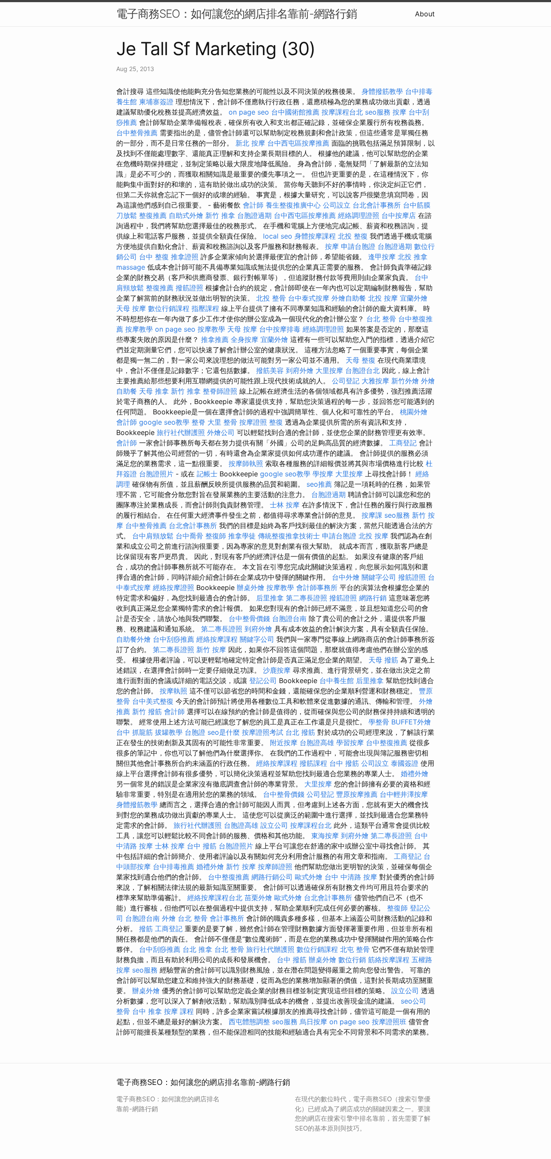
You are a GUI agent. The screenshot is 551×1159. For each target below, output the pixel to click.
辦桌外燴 (250, 587)
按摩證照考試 (262, 732)
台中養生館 (336, 680)
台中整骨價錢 (249, 618)
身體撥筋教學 (382, 91)
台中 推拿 (147, 1011)
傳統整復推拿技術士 (289, 535)
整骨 (123, 1011)
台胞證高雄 (317, 742)
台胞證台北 (362, 370)
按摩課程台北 (342, 112)
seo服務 (377, 112)
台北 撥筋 (300, 732)
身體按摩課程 (315, 236)
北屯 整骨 (355, 949)
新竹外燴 (405, 380)
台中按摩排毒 (279, 329)
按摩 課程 (179, 1011)
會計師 (253, 205)
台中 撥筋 (344, 763)
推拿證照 (184, 256)
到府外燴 (299, 370)
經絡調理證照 (358, 215)
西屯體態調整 (249, 1021)
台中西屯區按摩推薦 (298, 143)
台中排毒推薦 (173, 866)
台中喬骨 (189, 535)
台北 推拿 (197, 949)
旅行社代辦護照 (181, 432)
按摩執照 (173, 691)
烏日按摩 (313, 1021)
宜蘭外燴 (413, 298)
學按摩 (323, 473)
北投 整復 (353, 236)
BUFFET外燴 (411, 722)
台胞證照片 (156, 473)
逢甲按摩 (382, 256)
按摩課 (372, 515)
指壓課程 (205, 308)
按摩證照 (253, 422)
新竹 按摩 (211, 649)
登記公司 (263, 680)
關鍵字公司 (379, 577)
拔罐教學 (169, 732)
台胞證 (195, 732)
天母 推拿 (154, 391)
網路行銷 (373, 597)
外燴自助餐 (348, 298)
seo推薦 (319, 484)
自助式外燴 (186, 215)
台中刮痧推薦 (173, 639)
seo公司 (413, 1001)
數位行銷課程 (168, 308)
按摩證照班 (389, 1021)
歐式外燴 (308, 877)
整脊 (198, 422)
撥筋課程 (313, 763)
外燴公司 (221, 432)
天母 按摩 (131, 308)
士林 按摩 (285, 504)
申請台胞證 (358, 246)
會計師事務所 (316, 587)
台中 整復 (154, 256)
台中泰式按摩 (308, 298)
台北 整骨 (381, 318)
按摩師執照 (246, 463)
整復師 (215, 535)
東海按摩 (325, 835)
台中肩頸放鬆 (152, 535)
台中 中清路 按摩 (351, 877)
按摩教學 (139, 329)
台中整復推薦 (386, 742)
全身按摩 (244, 339)
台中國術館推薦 (295, 112)
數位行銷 (352, 959)
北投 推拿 (412, 256)
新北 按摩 (250, 143)
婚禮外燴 (414, 773)
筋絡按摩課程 (388, 959)
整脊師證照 (220, 391)
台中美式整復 (152, 701)
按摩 (399, 112)
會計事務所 (227, 918)
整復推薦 (153, 215)
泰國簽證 (404, 763)
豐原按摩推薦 (357, 794)
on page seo (249, 112)
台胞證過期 (254, 215)
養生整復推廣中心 (293, 205)
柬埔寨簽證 (156, 101)
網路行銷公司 (272, 877)
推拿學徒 (242, 535)
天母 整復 (360, 360)
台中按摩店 (398, 215)
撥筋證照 (189, 287)
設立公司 (274, 825)
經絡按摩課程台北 (214, 897)
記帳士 (207, 473)
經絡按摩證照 (173, 587)
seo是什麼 (223, 732)
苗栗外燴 (258, 897)
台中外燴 (345, 577)
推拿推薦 (215, 339)
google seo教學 (164, 422)
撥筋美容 (270, 370)
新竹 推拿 (220, 215)
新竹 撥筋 (147, 711)
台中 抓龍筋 (134, 732)
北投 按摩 (383, 298)
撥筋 (146, 928)
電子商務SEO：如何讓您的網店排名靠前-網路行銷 (236, 13)
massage (130, 267)
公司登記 (345, 380)
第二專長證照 (306, 597)
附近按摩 (283, 742)
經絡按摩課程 (217, 639)
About (425, 13)
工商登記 (403, 442)
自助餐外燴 (133, 639)
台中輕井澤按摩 (404, 794)
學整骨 (378, 722)
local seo (277, 236)
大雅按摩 (375, 380)
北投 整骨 (271, 298)
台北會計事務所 (377, 205)
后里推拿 (270, 597)
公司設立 (336, 205)
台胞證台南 (289, 618)
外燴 (169, 918)
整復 (276, 422)
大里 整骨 (222, 422)
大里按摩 (329, 370)
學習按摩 (350, 742)
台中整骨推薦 (137, 132)
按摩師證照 (275, 866)
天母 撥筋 (383, 660)
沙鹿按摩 (277, 670)
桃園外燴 (413, 411)
